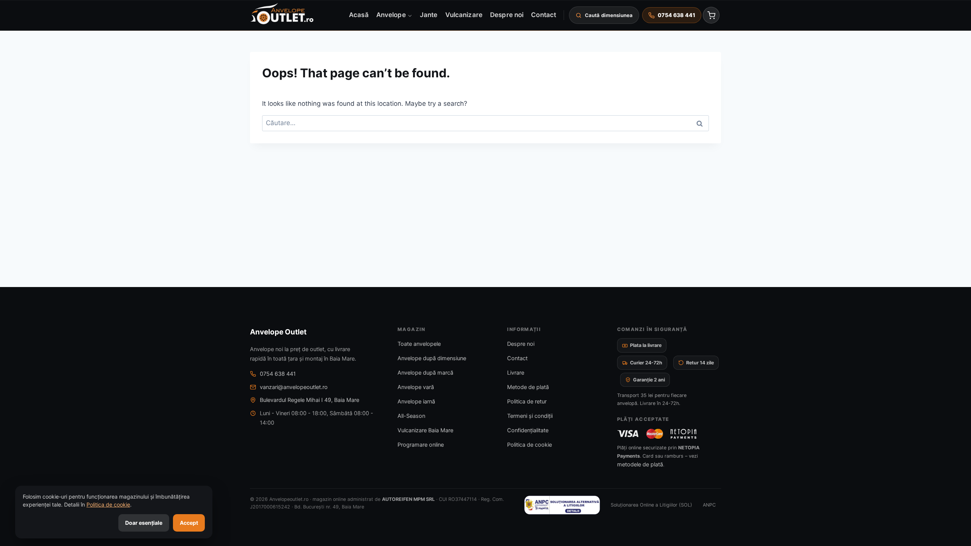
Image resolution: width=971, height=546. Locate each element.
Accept (189, 522)
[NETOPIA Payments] (683, 434)
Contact (543, 15)
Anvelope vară (416, 387)
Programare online (421, 444)
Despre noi (506, 15)
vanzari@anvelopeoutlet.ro (294, 387)
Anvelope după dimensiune (432, 358)
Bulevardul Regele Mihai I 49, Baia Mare (309, 400)
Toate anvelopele (419, 343)
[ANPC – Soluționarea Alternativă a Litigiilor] (562, 505)
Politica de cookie (529, 444)
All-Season (411, 416)
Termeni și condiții (530, 416)
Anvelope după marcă (425, 372)
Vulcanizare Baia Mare (425, 430)
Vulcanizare (463, 15)
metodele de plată (640, 464)
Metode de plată (528, 387)
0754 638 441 (278, 373)
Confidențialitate (527, 430)
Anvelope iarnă (416, 401)
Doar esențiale (143, 522)
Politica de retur (527, 401)
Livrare (515, 372)
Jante (428, 15)
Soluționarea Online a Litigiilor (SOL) (651, 505)
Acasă (358, 15)
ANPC (709, 505)
